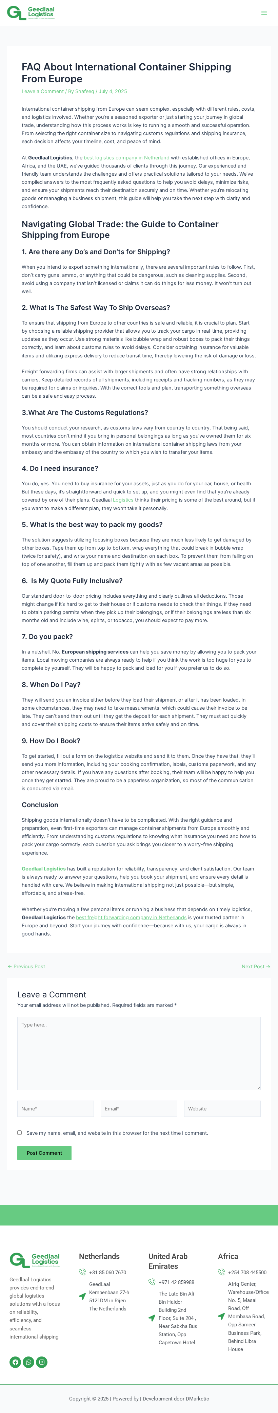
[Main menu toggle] (264, 13)
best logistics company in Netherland (127, 158)
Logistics (124, 500)
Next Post (256, 966)
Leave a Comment (43, 91)
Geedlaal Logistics (44, 869)
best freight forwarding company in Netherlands (131, 917)
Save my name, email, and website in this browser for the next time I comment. (117, 1133)
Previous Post (26, 966)
